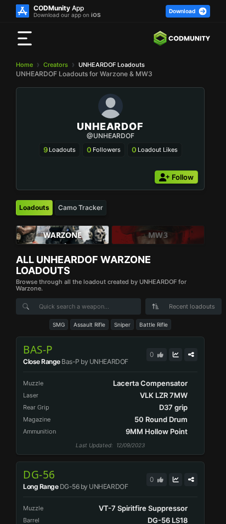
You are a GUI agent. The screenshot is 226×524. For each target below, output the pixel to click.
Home (24, 65)
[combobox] (183, 306)
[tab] (34, 207)
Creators (55, 65)
